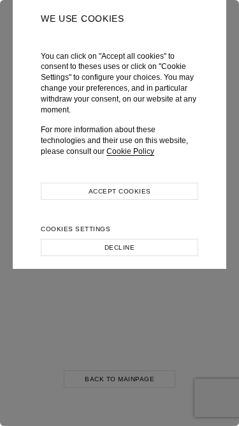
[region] (119, 213)
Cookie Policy (130, 151)
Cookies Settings (75, 228)
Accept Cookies (120, 191)
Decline (120, 247)
